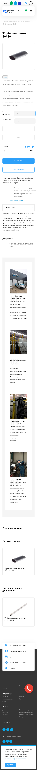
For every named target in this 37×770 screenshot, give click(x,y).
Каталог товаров (14, 21)
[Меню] (31, 11)
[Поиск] (18, 11)
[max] (19, 3)
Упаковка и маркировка (18, 651)
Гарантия (5, 712)
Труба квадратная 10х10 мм (15, 618)
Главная (5, 21)
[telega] (16, 3)
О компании (6, 686)
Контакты (22, 686)
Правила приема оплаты (26, 714)
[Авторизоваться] (31, 3)
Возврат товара (23, 717)
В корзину (18, 161)
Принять (10, 765)
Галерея (4, 688)
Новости (21, 696)
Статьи (4, 701)
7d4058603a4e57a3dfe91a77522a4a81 (21, 244)
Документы (14, 668)
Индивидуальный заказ (18, 645)
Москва (5, 3)
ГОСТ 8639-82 (9, 620)
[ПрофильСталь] (8, 11)
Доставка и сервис (7, 710)
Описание (10, 208)
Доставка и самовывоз (17, 657)
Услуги (21, 699)
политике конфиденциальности (15, 759)
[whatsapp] (11, 3)
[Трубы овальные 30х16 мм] (19, 560)
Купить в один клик (18, 169)
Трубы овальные (25, 21)
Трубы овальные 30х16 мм (15, 569)
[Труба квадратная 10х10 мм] (19, 609)
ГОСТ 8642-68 (9, 570)
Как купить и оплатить (18, 662)
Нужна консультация (16, 200)
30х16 (5, 77)
